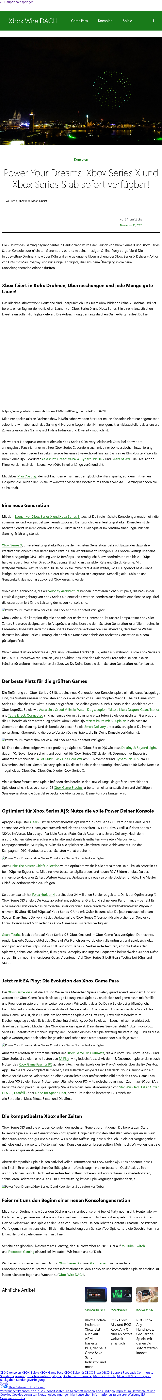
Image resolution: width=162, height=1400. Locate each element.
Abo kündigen (105, 1391)
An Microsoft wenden (80, 1391)
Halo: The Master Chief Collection (34, 865)
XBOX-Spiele (30, 1372)
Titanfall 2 (20, 1092)
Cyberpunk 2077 (92, 459)
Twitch (140, 1246)
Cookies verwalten (24, 1394)
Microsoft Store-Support (134, 1376)
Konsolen (105, 20)
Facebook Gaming (21, 1251)
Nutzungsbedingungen (54, 1394)
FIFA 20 (7, 1092)
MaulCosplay (27, 476)
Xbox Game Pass (20, 992)
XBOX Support (112, 1372)
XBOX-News (93, 1372)
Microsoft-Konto (104, 1376)
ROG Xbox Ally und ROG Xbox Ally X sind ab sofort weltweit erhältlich (121, 1331)
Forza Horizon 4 (43, 894)
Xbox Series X (12, 545)
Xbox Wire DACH (71, 1274)
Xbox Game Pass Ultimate (85, 1053)
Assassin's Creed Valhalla (57, 709)
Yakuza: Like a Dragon (123, 709)
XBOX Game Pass (95, 1310)
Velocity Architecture (63, 591)
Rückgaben (7, 1379)
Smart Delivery (95, 726)
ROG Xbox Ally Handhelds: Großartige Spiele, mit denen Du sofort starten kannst (147, 1336)
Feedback (129, 1372)
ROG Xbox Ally (119, 1310)
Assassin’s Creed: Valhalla (60, 459)
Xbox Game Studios (68, 787)
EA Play (64, 1058)
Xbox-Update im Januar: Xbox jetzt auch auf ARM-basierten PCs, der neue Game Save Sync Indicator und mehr (95, 1343)
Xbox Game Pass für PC (35, 1064)
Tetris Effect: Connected (25, 715)
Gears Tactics (150, 709)
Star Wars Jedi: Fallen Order (139, 1087)
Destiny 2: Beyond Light (138, 747)
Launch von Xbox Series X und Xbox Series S (47, 516)
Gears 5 (35, 822)
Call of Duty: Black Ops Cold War (58, 759)
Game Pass (79, 20)
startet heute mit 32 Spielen (106, 721)
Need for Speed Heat (50, 1092)
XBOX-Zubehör (74, 1372)
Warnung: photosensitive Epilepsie (38, 1376)
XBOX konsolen (10, 1372)
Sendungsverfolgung (30, 1379)
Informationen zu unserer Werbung (116, 1394)
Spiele (127, 20)
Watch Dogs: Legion (91, 709)
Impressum (124, 1391)
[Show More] (153, 20)
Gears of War (121, 459)
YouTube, (128, 1246)
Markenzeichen (80, 1394)
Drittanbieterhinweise (77, 1376)
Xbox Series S (99, 1263)
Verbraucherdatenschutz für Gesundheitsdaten (32, 1391)
